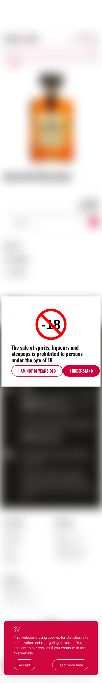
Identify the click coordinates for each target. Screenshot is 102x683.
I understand (81, 371)
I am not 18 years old (37, 371)
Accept (24, 665)
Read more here (70, 665)
